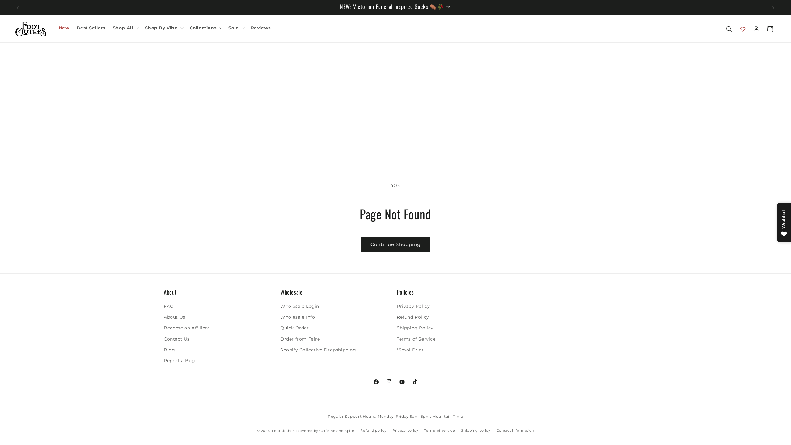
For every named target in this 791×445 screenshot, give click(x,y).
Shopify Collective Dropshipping (318, 350)
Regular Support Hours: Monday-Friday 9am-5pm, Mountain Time (395, 416)
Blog (169, 350)
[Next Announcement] (773, 8)
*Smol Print (410, 350)
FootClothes (283, 431)
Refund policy (373, 430)
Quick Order (294, 328)
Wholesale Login (299, 306)
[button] (125, 27)
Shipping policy (475, 430)
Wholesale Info (297, 317)
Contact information (515, 430)
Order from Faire (300, 339)
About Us (174, 317)
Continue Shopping (395, 244)
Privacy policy (405, 430)
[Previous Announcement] (17, 8)
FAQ (169, 306)
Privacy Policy (413, 306)
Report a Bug (179, 360)
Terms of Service (416, 339)
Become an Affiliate (187, 328)
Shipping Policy (415, 328)
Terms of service (439, 430)
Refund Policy (413, 317)
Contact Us (177, 339)
